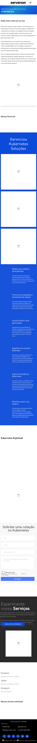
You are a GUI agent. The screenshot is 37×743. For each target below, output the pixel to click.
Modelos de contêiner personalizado (21, 270)
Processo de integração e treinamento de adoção (22, 296)
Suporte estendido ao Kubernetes (20, 375)
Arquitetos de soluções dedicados (21, 349)
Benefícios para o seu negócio (21, 402)
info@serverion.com (9, 730)
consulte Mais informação (13, 624)
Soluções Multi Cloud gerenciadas (20, 321)
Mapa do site (4, 723)
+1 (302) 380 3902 (24, 730)
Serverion (24, 721)
